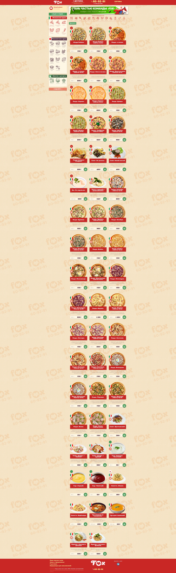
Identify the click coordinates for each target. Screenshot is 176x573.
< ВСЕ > (71, 20)
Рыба (85, 20)
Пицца (71, 35)
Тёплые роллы (51, 55)
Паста (64, 25)
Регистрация (57, 8)
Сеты (52, 46)
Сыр (93, 20)
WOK (52, 70)
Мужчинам (119, 20)
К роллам (58, 70)
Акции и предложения (57, 562)
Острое (111, 20)
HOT (110, 471)
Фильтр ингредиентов (98, 15)
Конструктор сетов (57, 47)
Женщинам (124, 20)
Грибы (98, 20)
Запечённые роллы (57, 55)
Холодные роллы (64, 47)
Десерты (64, 83)
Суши (64, 54)
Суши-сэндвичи (52, 63)
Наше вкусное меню (56, 560)
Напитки (57, 83)
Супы (58, 33)
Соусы (110, 448)
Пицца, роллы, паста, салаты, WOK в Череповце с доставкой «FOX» (69, 568)
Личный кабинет (58, 7)
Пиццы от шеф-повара (51, 26)
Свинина (76, 20)
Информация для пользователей (60, 566)
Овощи (102, 20)
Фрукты (106, 20)
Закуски (51, 83)
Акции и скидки (57, 14)
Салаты (51, 33)
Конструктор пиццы (57, 26)
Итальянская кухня (71, 31)
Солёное (115, 20)
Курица (80, 20)
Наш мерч (57, 89)
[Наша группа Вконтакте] (118, 564)
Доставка (79, 1)
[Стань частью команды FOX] (98, 10)
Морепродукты (89, 20)
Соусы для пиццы (64, 34)
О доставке (53, 564)
